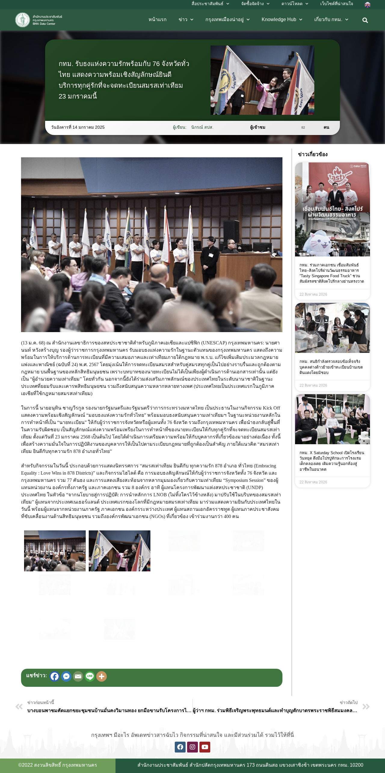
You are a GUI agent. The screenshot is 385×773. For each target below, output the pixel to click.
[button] (365, 20)
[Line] (90, 676)
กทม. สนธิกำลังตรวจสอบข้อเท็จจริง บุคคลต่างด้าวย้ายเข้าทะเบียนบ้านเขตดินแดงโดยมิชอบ (331, 367)
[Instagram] (192, 747)
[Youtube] (204, 747)
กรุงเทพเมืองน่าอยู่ (224, 19)
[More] (101, 676)
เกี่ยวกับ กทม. (328, 19)
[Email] (78, 676)
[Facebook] (54, 676)
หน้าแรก (158, 19)
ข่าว (183, 19)
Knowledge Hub (279, 19)
